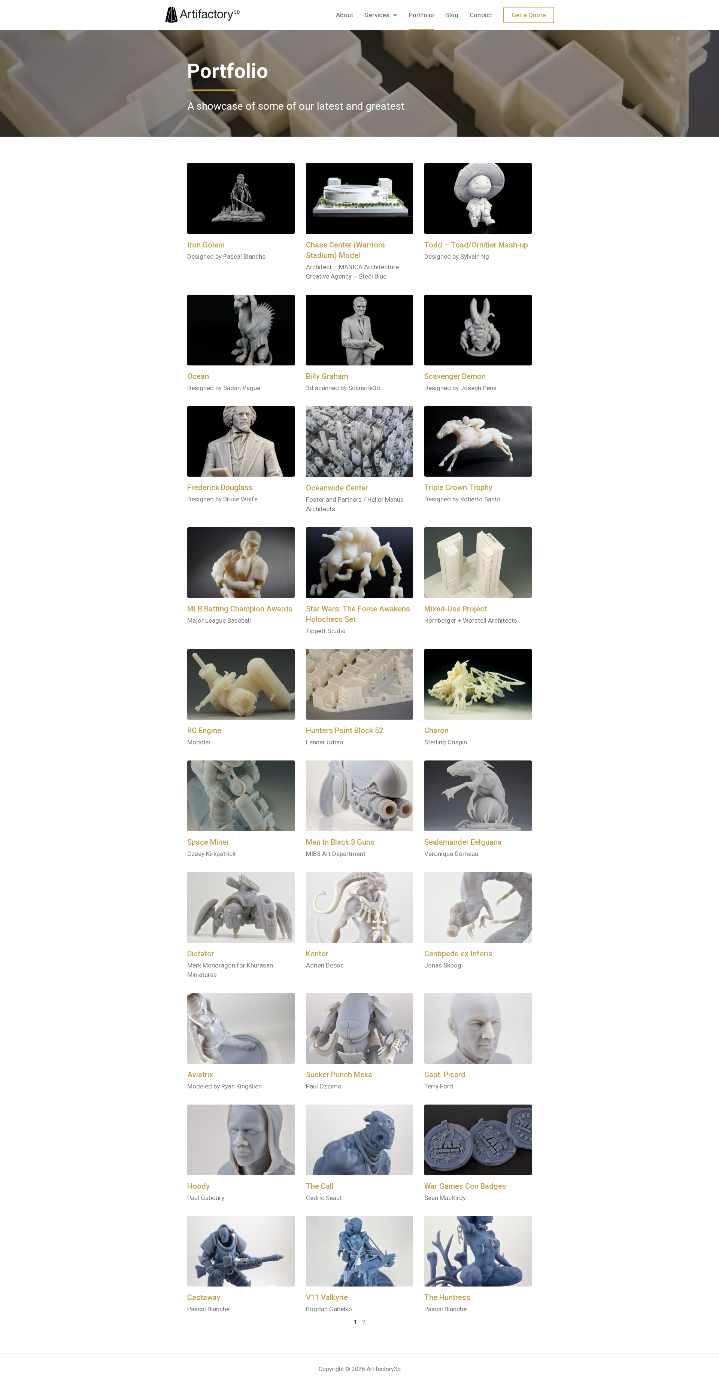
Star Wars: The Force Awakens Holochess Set (358, 614)
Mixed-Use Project (455, 608)
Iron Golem (206, 244)
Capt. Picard (444, 1074)
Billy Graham (327, 376)
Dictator (200, 953)
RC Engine (204, 730)
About (344, 15)
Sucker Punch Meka (339, 1074)
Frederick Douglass (220, 487)
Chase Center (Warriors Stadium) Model (345, 250)
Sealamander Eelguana (463, 842)
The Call (320, 1186)
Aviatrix (200, 1074)
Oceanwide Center (337, 487)
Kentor (317, 953)
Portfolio (421, 15)
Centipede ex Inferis (458, 953)
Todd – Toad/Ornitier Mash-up (476, 244)
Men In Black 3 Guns (340, 842)
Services (376, 15)
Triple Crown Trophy (458, 487)
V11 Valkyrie (327, 1297)
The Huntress (447, 1297)
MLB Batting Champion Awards (239, 608)
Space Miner (208, 842)
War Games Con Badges (465, 1186)
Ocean (198, 376)
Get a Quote (529, 15)
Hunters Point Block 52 (344, 730)
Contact (481, 15)
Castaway (204, 1297)
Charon (436, 730)
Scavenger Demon (455, 376)
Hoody (198, 1186)
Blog (451, 15)
